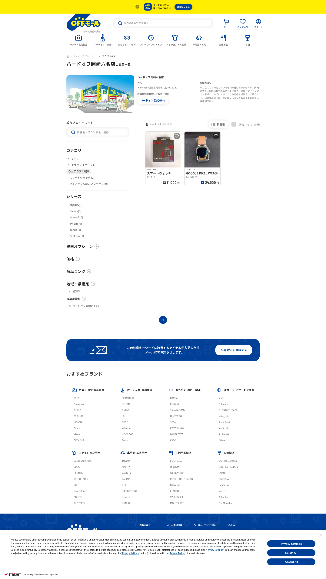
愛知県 (76, 291)
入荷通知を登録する (233, 350)
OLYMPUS (79, 440)
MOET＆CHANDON (228, 466)
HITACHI (78, 422)
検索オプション (79, 246)
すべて (75, 159)
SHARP (77, 410)
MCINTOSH (128, 398)
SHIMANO (223, 434)
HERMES (78, 473)
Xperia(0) (75, 230)
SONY (76, 398)
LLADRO (174, 491)
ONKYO (126, 410)
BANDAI (174, 398)
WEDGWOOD (177, 473)
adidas (221, 398)
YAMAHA (126, 428)
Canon (77, 428)
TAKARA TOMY (177, 410)
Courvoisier (224, 479)
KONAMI (174, 404)
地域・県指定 (77, 283)
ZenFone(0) (76, 236)
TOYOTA (126, 460)
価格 (70, 259)
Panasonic (79, 404)
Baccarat (175, 485)
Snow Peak (224, 422)
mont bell (223, 428)
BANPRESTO (176, 434)
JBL (124, 416)
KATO (173, 440)
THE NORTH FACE (227, 410)
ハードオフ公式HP (151, 100)
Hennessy (223, 485)
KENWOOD (127, 434)
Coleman (223, 404)
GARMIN (126, 479)
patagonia (223, 416)
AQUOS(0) (75, 205)
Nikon (77, 434)
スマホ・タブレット (83, 56)
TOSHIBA (78, 416)
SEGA (173, 422)
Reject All (291, 552)
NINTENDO (176, 416)
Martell (222, 491)
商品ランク (75, 271)
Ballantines (224, 497)
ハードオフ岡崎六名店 (85, 306)
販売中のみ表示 (249, 125)
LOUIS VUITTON (82, 460)
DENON (126, 404)
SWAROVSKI (176, 497)
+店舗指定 (73, 299)
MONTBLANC (177, 503)
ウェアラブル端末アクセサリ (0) (88, 184)
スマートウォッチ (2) (82, 177)
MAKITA (126, 466)
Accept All (291, 561)
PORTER (78, 497)
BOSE (125, 422)
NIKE (76, 485)
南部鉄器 (174, 466)
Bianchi (126, 497)
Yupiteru (126, 473)
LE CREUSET (176, 460)
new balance (80, 491)
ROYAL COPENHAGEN (181, 479)
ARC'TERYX (79, 503)
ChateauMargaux (227, 460)
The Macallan (225, 503)
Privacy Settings (291, 543)
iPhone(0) (75, 223)
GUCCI (77, 466)
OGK (124, 485)
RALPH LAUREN (82, 479)
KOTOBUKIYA (177, 428)
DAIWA (221, 440)
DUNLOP (126, 503)
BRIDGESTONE (129, 491)
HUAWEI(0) (76, 217)
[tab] (78, 39)
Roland (125, 440)
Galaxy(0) (75, 211)
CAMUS (222, 473)
